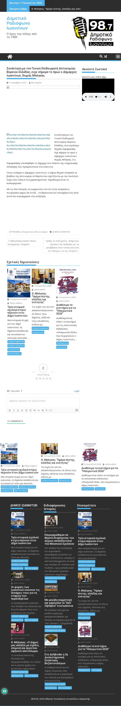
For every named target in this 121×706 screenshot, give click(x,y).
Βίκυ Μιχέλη (36, 82)
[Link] (43, 410)
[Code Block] (39, 410)
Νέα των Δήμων (41, 232)
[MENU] (118, 56)
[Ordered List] (26, 410)
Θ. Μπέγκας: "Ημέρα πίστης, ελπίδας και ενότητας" (59, 8)
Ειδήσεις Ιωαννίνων (16, 346)
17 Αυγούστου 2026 (18, 299)
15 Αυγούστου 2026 (42, 286)
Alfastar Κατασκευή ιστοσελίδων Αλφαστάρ (67, 698)
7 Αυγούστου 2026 (21, 580)
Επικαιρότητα (27, 232)
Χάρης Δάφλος (15, 303)
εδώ (104, 76)
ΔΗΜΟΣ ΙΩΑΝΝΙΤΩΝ (61, 232)
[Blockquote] (34, 410)
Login (76, 391)
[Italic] (14, 410)
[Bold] (10, 410)
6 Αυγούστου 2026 (21, 635)
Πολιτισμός (61, 347)
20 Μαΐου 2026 (53, 647)
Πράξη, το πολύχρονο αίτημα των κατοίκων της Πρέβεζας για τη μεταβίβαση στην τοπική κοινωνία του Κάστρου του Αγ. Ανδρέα (62, 245)
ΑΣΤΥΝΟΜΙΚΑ (14, 232)
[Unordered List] (30, 410)
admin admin (39, 289)
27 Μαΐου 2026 (53, 592)
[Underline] (18, 410)
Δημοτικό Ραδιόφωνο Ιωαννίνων (18, 23)
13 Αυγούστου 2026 (67, 297)
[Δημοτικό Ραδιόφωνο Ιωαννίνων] (9, 56)
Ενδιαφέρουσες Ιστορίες (55, 578)
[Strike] (22, 410)
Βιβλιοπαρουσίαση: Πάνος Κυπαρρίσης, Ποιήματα (22, 242)
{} (47, 410)
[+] (50, 410)
